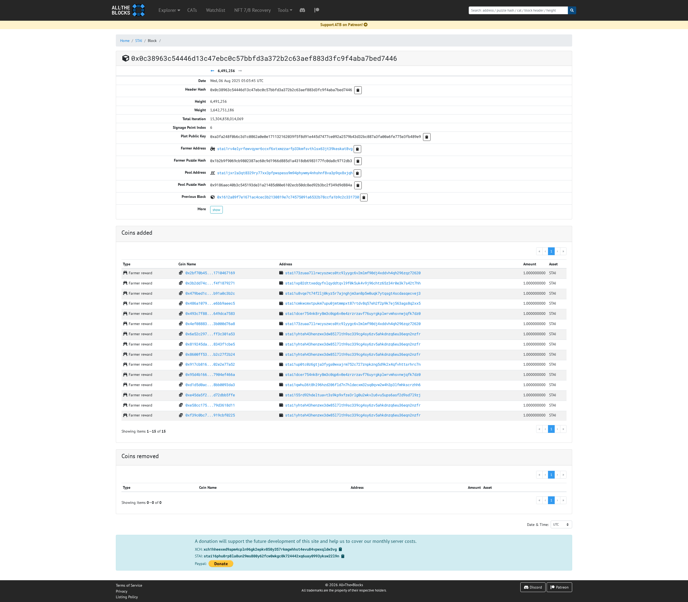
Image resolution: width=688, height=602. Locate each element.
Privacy (121, 591)
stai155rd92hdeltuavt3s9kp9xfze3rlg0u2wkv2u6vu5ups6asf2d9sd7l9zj (353, 394)
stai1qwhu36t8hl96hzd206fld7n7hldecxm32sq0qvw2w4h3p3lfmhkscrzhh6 (353, 384)
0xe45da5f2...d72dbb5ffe (210, 394)
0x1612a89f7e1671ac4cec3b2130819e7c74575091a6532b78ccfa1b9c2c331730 (288, 197)
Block (152, 40)
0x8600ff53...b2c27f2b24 (210, 354)
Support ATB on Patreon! (341, 24)
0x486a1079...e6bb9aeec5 (210, 303)
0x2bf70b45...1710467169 (210, 272)
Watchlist (215, 10)
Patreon (562, 587)
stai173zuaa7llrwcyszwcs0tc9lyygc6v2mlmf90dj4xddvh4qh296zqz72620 (353, 272)
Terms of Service (129, 585)
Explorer (168, 10)
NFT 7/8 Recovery (252, 10)
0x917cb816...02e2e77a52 (210, 364)
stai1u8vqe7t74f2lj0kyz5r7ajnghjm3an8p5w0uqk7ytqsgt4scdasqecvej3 (353, 293)
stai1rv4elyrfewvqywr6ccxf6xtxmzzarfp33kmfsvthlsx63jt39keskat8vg (285, 148)
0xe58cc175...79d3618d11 (210, 405)
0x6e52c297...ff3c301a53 (210, 333)
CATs (192, 10)
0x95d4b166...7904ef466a (210, 374)
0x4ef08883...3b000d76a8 (210, 323)
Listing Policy (127, 596)
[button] (285, 10)
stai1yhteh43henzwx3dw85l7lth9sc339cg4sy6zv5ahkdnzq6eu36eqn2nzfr (353, 333)
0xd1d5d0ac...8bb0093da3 (210, 384)
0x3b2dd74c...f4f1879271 (210, 283)
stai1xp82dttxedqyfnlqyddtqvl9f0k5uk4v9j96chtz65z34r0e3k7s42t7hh (353, 283)
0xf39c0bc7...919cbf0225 (210, 415)
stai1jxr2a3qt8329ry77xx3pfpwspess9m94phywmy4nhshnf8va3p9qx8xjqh (285, 172)
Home (125, 40)
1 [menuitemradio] (551, 251)
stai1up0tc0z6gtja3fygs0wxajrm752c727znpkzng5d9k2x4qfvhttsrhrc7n (353, 364)
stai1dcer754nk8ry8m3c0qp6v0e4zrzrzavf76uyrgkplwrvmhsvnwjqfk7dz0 (353, 313)
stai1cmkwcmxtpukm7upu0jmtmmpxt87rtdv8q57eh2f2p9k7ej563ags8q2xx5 (353, 303)
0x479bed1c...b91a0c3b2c (210, 293)
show (216, 210)
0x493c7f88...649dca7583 (210, 313)
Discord (535, 587)
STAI (138, 40)
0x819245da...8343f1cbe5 (210, 344)
